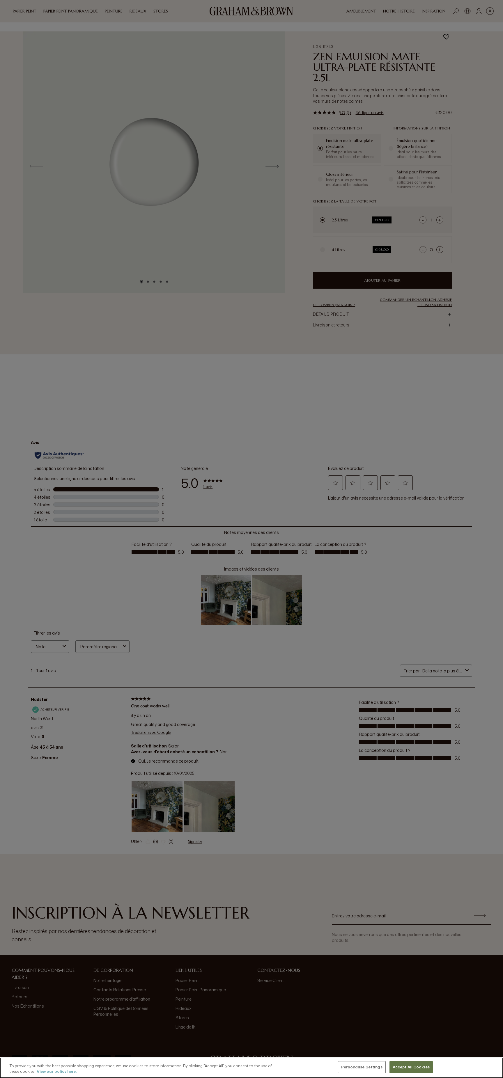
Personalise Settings (361, 1067)
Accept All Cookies (411, 1067)
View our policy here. (57, 1071)
